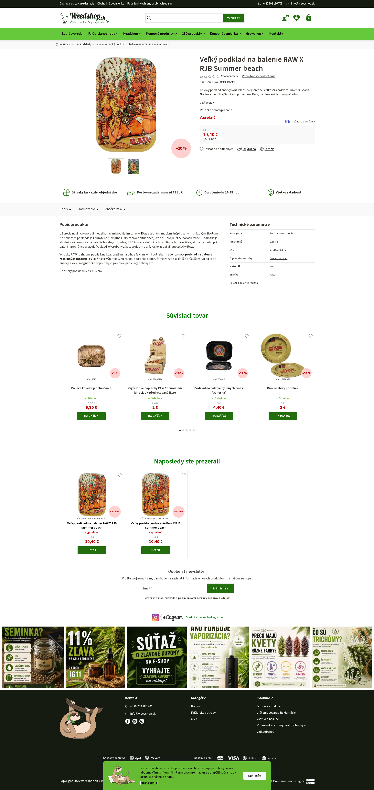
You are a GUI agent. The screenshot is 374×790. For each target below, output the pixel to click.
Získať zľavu (208, 410)
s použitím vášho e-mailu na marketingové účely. (208, 423)
